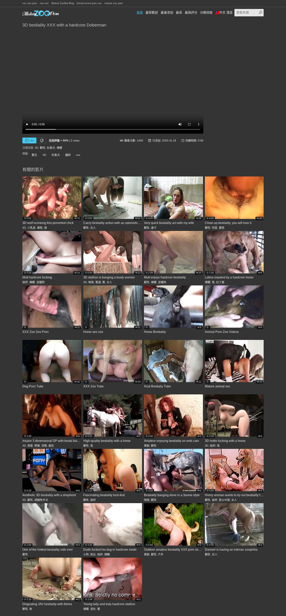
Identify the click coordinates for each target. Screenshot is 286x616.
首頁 (140, 12)
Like (31, 140)
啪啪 (91, 282)
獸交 (34, 154)
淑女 (93, 608)
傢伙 (93, 554)
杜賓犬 (51, 147)
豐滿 (98, 282)
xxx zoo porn (29, 3)
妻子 (153, 227)
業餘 (146, 445)
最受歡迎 (152, 12)
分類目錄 (206, 12)
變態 (40, 227)
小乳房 (31, 227)
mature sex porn (113, 3)
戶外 (160, 554)
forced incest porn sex (89, 3)
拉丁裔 (220, 282)
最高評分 (191, 12)
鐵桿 (68, 154)
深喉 (44, 445)
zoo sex (44, 3)
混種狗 (40, 282)
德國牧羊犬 (41, 499)
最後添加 (167, 12)
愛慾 (221, 227)
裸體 (59, 147)
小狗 (86, 554)
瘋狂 (51, 445)
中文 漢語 (225, 12)
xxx (78, 154)
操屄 (25, 282)
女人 (93, 227)
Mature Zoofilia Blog (62, 3)
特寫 (214, 227)
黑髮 (30, 445)
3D (36, 147)
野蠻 (37, 445)
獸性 (42, 147)
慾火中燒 (224, 499)
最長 (179, 12)
